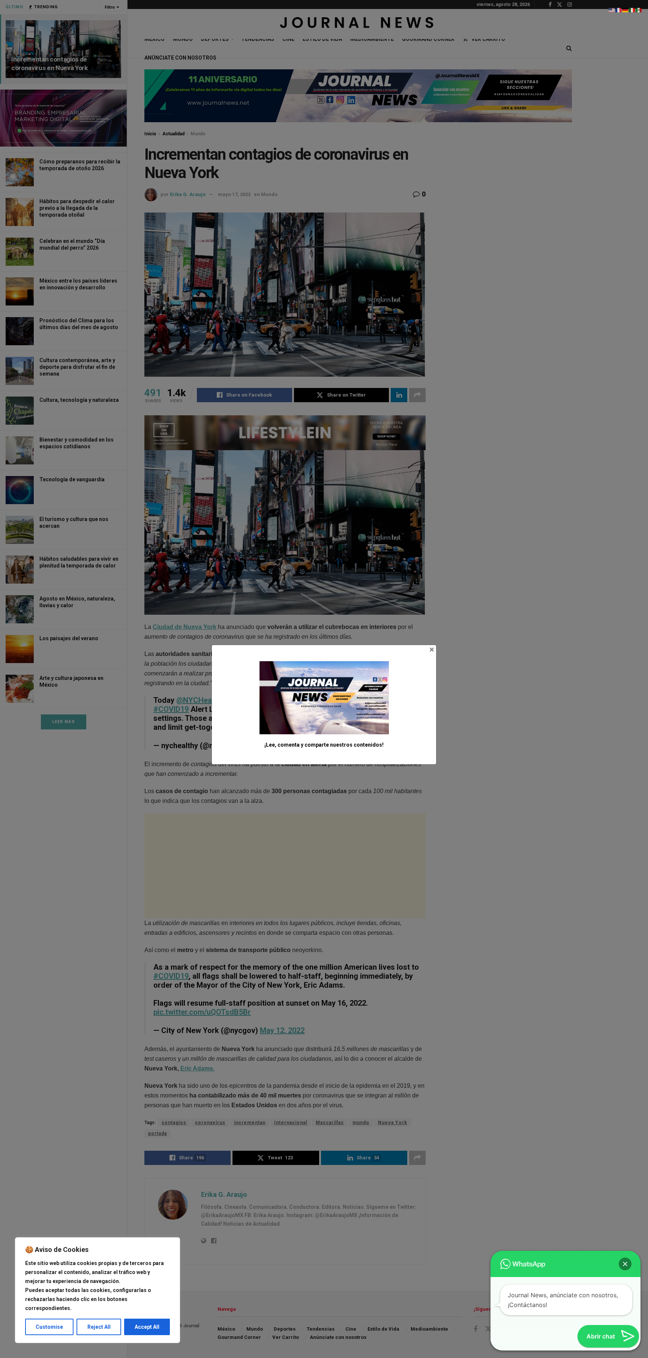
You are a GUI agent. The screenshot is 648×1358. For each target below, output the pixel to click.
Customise (49, 1327)
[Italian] (632, 10)
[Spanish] (639, 10)
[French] (618, 10)
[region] (97, 1290)
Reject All (99, 1327)
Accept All (147, 1327)
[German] (625, 10)
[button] (625, 1264)
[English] (612, 10)
